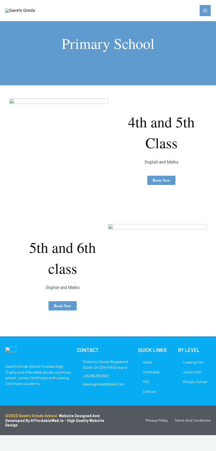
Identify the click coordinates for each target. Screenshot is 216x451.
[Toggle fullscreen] (17, 440)
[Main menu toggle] (205, 10)
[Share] (28, 440)
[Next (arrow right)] (17, 448)
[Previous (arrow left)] (5, 448)
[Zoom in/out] (5, 440)
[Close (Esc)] (40, 440)
